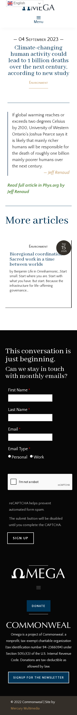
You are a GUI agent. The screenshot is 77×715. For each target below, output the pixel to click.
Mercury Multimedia (25, 708)
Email (13, 429)
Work (39, 457)
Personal (19, 457)
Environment (38, 83)
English (19, 3)
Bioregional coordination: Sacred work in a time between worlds (36, 259)
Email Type (18, 449)
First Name (18, 390)
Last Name (17, 409)
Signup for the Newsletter (38, 677)
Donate (38, 606)
